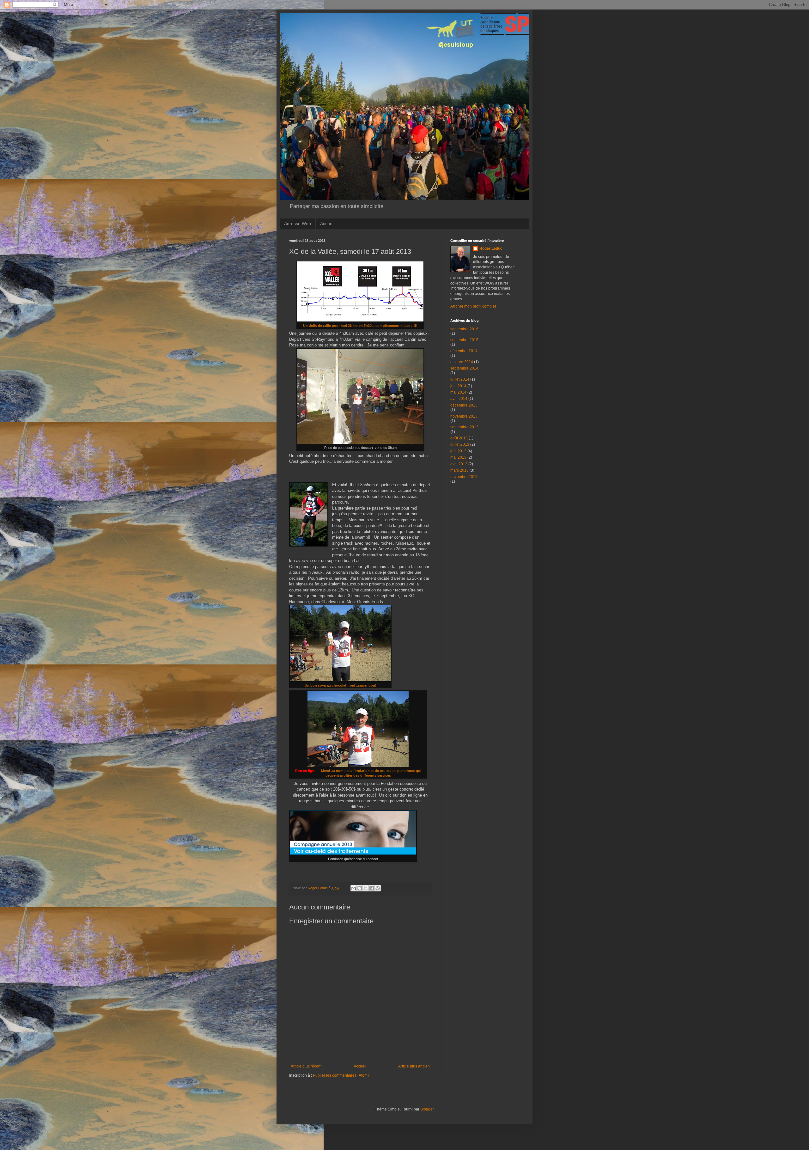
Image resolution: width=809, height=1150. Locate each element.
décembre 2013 (463, 405)
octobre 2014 (461, 362)
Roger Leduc (490, 248)
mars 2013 (459, 470)
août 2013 (459, 438)
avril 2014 (458, 398)
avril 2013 (458, 464)
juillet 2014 (459, 379)
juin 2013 (458, 451)
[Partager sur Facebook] (371, 888)
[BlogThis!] (359, 888)
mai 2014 (458, 392)
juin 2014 (458, 386)
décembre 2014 (463, 351)
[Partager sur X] (365, 888)
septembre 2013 (464, 427)
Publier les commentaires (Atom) (341, 1075)
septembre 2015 (464, 340)
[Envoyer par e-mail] (353, 888)
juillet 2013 (459, 444)
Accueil (327, 223)
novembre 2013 (463, 416)
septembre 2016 (464, 329)
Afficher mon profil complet (473, 306)
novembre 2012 (463, 476)
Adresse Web (297, 223)
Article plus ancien (414, 1066)
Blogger (427, 1109)
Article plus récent (306, 1066)
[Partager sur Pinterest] (377, 888)
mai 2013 (458, 457)
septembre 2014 (464, 368)
